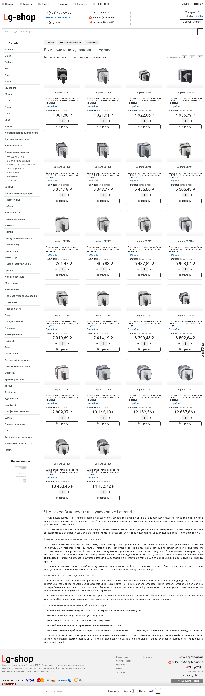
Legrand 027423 (62, 464)
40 (184, 57)
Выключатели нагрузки (17, 152)
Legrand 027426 (103, 389)
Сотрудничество (123, 661)
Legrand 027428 (103, 464)
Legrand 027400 (103, 92)
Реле (7, 347)
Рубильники (11, 353)
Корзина (127, 691)
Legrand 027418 (144, 315)
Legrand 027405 (144, 92)
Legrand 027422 (144, 389)
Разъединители (13, 334)
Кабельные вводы (15, 219)
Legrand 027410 (185, 92)
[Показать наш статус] (21, 474)
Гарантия (28, 4)
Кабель (9, 206)
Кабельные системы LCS (18, 443)
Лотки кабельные (14, 276)
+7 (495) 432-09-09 (57, 13)
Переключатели (13, 309)
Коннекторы (11, 251)
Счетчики (10, 373)
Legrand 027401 (62, 92)
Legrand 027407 (103, 241)
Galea (8, 75)
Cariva (8, 56)
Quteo (8, 113)
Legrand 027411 (185, 167)
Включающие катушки (19, 161)
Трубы (8, 385)
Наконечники (12, 289)
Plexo (8, 107)
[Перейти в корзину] (182, 14)
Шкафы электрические (17, 411)
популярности (99, 57)
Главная (50, 42)
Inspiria (9, 450)
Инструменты (12, 199)
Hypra (8, 81)
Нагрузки (11, 180)
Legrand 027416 (62, 241)
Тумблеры (10, 392)
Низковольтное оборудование (21, 296)
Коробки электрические (18, 264)
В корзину (62, 126)
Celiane (9, 62)
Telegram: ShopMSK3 (103, 22)
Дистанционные (15, 168)
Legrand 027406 (144, 167)
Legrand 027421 (62, 389)
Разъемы (10, 341)
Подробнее (51, 106)
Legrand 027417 (103, 315)
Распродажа (122, 657)
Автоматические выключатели (21, 132)
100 (192, 57)
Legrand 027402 (103, 167)
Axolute (9, 49)
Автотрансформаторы (17, 139)
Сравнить (112, 691)
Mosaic (8, 94)
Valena (8, 126)
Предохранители (14, 321)
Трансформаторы (14, 379)
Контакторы (11, 257)
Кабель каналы (13, 212)
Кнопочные (13, 172)
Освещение (11, 302)
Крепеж (9, 270)
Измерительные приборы (19, 193)
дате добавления (80, 57)
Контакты (82, 4)
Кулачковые (13, 176)
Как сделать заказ (53, 691)
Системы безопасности (17, 366)
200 (200, 57)
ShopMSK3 (196, 667)
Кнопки (9, 232)
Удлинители (11, 398)
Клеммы (9, 225)
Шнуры (8, 418)
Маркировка (11, 283)
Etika (7, 68)
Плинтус (9, 315)
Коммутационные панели (18, 238)
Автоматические (15, 157)
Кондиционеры (13, 244)
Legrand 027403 (62, 167)
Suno (7, 120)
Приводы (10, 328)
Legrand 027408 (185, 241)
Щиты (8, 430)
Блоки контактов (14, 145)
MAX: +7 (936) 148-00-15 (105, 17)
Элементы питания (15, 424)
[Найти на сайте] (200, 31)
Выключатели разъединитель (22, 164)
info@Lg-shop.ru (192, 675)
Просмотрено (145, 691)
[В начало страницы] (158, 691)
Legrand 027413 (62, 315)
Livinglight (10, 88)
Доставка (62, 4)
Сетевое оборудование (17, 360)
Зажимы (9, 187)
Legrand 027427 (185, 389)
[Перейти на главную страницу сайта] (20, 17)
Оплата (46, 4)
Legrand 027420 (185, 315)
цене (64, 57)
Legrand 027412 (144, 241)
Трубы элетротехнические (19, 437)
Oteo (7, 100)
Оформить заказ (192, 22)
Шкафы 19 (10, 405)
